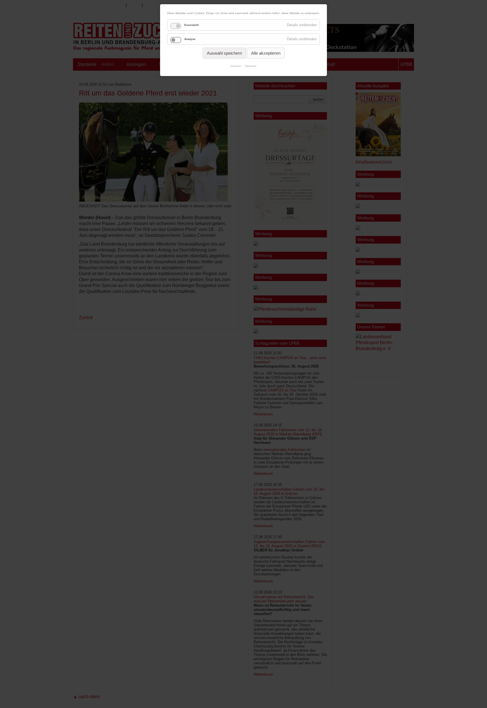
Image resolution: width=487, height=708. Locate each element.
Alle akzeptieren (265, 53)
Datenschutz (250, 66)
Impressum (236, 66)
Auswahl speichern (224, 53)
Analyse (190, 39)
